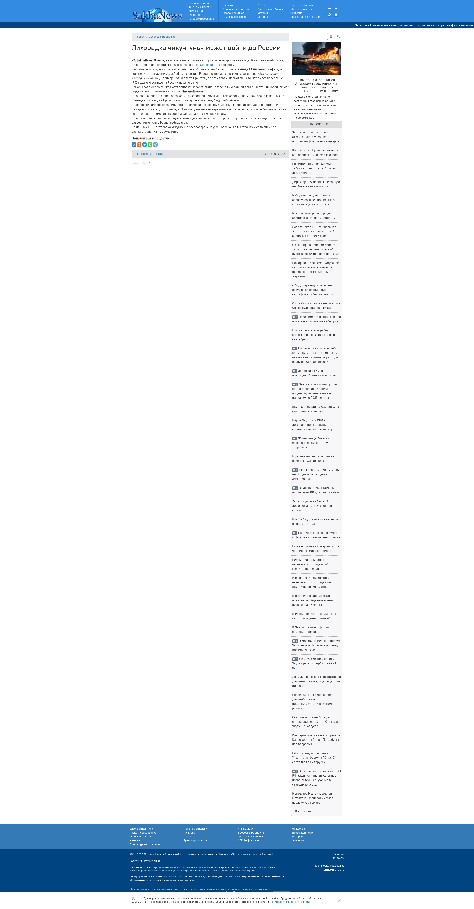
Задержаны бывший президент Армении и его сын (314, 373)
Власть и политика (199, 3)
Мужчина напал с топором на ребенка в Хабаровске (313, 458)
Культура (228, 5)
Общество (194, 15)
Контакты (338, 858)
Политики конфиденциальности (290, 902)
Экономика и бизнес (271, 9)
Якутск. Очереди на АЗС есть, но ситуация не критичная (315, 409)
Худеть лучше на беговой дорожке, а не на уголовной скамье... (312, 506)
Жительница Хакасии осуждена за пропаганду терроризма (310, 443)
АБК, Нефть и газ (301, 9)
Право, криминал (233, 13)
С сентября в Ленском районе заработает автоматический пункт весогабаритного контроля (316, 249)
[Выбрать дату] (331, 36)
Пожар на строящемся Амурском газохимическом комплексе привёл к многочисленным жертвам (315, 270)
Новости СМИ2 (141, 163)
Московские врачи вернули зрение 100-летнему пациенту (313, 215)
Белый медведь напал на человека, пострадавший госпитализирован (310, 564)
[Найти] (338, 36)
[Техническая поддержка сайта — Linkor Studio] (333, 869)
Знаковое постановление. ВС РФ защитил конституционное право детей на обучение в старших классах (316, 778)
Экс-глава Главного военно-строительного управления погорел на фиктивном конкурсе (399, 25)
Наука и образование (201, 19)
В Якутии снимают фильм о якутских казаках (311, 629)
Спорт (261, 5)
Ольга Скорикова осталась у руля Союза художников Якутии (316, 305)
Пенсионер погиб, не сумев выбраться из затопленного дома (316, 535)
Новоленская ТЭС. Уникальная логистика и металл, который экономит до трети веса (314, 231)
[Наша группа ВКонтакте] (329, 8)
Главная (140, 37)
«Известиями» (209, 64)
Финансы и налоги (199, 7)
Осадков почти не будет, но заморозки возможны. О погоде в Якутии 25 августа (316, 722)
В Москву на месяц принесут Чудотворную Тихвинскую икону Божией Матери (316, 645)
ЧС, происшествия (234, 17)
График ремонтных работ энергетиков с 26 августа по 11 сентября (313, 335)
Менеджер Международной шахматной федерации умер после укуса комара (312, 798)
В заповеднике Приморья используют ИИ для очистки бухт (315, 490)
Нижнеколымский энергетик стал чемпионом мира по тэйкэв (316, 548)
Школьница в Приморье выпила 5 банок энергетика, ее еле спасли (316, 152)
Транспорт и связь (301, 5)
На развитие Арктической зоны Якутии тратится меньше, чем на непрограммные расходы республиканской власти (315, 355)
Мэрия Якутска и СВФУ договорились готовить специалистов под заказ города (315, 425)
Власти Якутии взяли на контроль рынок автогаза (316, 521)
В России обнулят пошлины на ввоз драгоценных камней (314, 616)
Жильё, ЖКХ (195, 11)
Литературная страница (305, 17)
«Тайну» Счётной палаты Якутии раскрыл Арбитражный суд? (314, 663)
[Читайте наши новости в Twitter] (336, 8)
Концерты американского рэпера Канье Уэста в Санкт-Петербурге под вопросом (316, 740)
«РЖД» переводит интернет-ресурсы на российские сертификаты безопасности (313, 290)
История (263, 13)
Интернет (264, 17)
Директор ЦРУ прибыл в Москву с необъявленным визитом (316, 184)
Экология (296, 13)
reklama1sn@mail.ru (247, 871)
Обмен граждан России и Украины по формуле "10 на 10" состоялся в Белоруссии (314, 758)
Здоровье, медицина (236, 9)
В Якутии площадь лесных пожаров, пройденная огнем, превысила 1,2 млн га (312, 600)
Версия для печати (150, 154)
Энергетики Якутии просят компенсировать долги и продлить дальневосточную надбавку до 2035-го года (314, 391)
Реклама (338, 854)
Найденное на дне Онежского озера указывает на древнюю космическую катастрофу (313, 200)
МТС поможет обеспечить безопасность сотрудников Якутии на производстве (311, 582)
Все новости (303, 811)
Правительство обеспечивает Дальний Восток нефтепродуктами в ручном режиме (313, 701)
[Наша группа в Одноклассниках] (336, 14)
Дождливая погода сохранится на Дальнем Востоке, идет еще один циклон (316, 681)
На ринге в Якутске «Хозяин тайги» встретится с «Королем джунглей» (314, 168)
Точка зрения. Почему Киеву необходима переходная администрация (315, 474)
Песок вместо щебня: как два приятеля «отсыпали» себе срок (316, 319)
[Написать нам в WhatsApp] (329, 14)
